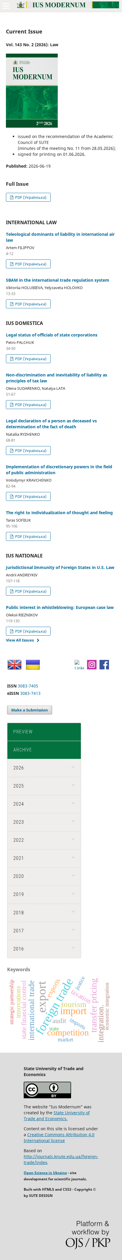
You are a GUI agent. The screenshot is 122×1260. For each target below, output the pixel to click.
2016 (18, 949)
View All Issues (20, 640)
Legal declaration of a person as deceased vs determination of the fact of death (51, 423)
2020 (18, 876)
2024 (18, 804)
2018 (18, 913)
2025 (18, 786)
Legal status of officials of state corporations (51, 335)
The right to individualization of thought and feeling (59, 512)
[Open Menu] (6, 6)
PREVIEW (23, 732)
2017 (18, 931)
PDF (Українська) (30, 197)
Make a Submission (29, 710)
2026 (18, 768)
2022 (18, 840)
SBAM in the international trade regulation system (57, 280)
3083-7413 (30, 693)
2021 (18, 858)
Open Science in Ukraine (45, 1172)
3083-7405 (28, 686)
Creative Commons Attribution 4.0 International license (59, 1137)
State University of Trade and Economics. (57, 1115)
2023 (18, 822)
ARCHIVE (22, 750)
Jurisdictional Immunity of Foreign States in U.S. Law (60, 567)
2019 (18, 894)
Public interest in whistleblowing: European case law (60, 607)
